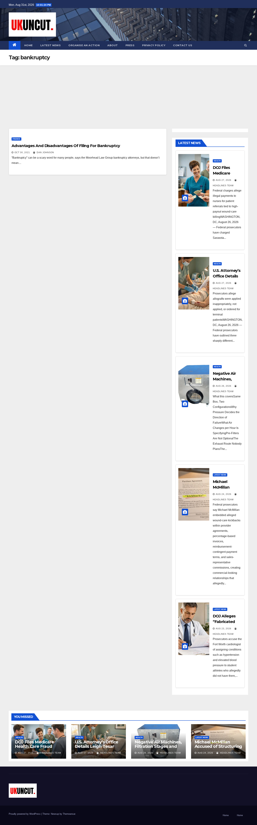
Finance (16, 139)
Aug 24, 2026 (223, 494)
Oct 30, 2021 (22, 152)
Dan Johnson (45, 152)
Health (217, 161)
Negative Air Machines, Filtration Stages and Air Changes (158, 746)
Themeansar (69, 814)
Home (28, 45)
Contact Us (182, 45)
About (112, 45)
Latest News (50, 45)
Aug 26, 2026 (223, 386)
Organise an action (84, 45)
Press (130, 45)
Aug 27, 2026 (223, 180)
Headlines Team (50, 753)
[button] (245, 45)
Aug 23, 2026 (223, 628)
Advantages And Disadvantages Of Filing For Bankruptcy (66, 145)
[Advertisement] (128, 91)
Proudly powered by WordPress (25, 814)
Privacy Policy (153, 45)
